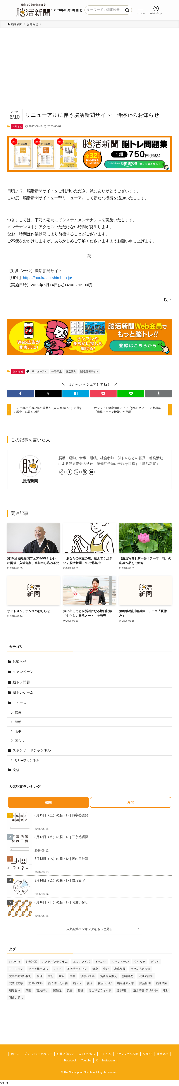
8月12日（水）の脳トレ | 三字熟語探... (62, 837)
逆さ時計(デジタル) (145, 990)
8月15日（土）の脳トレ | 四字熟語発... (62, 815)
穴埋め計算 (146, 976)
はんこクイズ (81, 961)
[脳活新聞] (34, 9)
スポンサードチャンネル (31, 750)
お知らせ (17, 126)
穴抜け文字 (16, 983)
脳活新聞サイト (89, 371)
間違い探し (16, 997)
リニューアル (39, 371)
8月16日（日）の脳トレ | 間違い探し (61, 902)
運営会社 (162, 1054)
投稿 (15, 770)
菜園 (28, 990)
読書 (69, 990)
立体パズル (35, 983)
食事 (18, 731)
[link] (62, 472)
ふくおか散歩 (86, 1054)
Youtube (86, 1060)
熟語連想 (128, 976)
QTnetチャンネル (27, 760)
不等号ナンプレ (77, 969)
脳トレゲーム (22, 692)
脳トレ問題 (21, 682)
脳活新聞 (71, 371)
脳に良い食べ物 (58, 983)
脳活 (89, 983)
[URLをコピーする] (158, 393)
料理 (40, 976)
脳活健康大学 (125, 983)
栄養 (72, 976)
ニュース (19, 703)
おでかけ (14, 961)
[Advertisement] (89, 75)
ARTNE (147, 1054)
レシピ (57, 969)
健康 (95, 969)
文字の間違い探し (20, 976)
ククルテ (139, 961)
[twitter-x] (77, 472)
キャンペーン (22, 672)
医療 (18, 713)
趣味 (80, 990)
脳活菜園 (161, 983)
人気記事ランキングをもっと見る (91, 929)
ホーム (15, 1054)
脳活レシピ (105, 983)
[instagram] (84, 472)
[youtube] (92, 472)
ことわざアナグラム (55, 961)
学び (106, 969)
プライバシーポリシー (38, 1054)
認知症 (57, 990)
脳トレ (77, 983)
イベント (101, 961)
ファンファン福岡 (126, 1054)
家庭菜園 (120, 969)
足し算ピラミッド (100, 990)
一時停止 (56, 371)
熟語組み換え (108, 976)
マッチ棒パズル (38, 969)
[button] (140, 10)
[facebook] (69, 472)
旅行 (50, 976)
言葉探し (42, 990)
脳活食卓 (14, 990)
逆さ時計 (122, 990)
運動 (18, 722)
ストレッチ (16, 969)
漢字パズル (88, 976)
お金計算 (31, 961)
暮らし (19, 740)
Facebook (70, 1060)
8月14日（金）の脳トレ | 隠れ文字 (59, 880)
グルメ (155, 961)
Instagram (108, 1060)
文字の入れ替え (141, 969)
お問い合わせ (65, 1054)
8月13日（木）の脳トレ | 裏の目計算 (61, 858)
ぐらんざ (105, 1054)
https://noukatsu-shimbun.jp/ (47, 278)
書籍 (61, 976)
